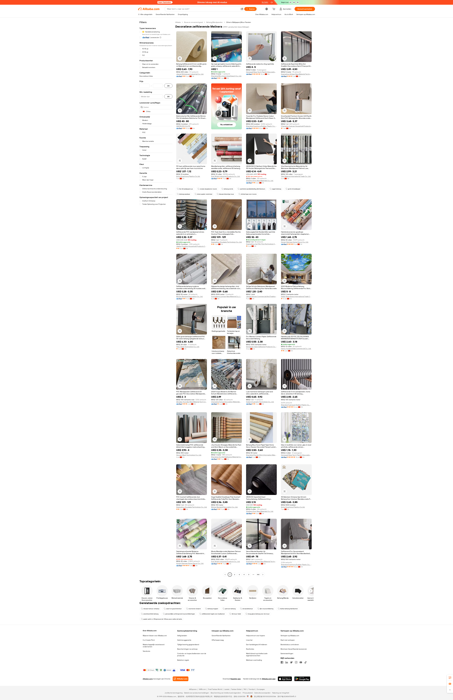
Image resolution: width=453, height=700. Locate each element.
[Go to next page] (263, 574)
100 (258, 574)
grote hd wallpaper (294, 189)
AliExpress (193, 689)
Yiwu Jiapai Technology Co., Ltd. (187, 347)
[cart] (274, 9)
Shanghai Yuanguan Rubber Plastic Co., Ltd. (296, 405)
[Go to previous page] (225, 574)
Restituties (250, 649)
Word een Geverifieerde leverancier (294, 649)
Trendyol (251, 689)
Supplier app (236, 679)
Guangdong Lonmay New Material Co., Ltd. (226, 296)
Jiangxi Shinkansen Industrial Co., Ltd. (190, 74)
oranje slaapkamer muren (208, 189)
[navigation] (155, 299)
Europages (261, 689)
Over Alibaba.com (150, 631)
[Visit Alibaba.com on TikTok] (305, 662)
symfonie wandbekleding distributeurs (252, 189)
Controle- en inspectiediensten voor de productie (191, 655)
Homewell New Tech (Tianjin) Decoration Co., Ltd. (261, 72)
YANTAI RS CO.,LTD (183, 126)
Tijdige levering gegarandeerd (188, 644)
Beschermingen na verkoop (187, 649)
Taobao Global (236, 689)
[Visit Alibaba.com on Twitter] (291, 662)
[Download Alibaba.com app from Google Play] (302, 678)
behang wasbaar (184, 194)
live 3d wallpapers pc (186, 189)
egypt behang (276, 189)
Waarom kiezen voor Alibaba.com (155, 636)
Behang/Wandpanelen (214, 22)
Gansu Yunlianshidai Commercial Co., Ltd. (296, 348)
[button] (242, 9)
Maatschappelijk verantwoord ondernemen (153, 646)
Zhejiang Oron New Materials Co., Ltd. (259, 181)
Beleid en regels (183, 660)
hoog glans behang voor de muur (259, 614)
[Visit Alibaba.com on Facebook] (282, 662)
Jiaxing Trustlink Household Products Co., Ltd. (191, 246)
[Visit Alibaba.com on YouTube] (300, 662)
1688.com (202, 689)
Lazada (226, 689)
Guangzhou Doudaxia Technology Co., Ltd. (226, 242)
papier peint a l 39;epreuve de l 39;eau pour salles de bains (162, 619)
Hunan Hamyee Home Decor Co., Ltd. (294, 242)
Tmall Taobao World (215, 689)
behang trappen (213, 609)
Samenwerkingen (287, 653)
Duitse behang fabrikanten (289, 609)
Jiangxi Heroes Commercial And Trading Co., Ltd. (261, 296)
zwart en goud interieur (174, 609)
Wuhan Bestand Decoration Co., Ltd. (189, 296)
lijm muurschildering (266, 609)
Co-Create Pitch (149, 640)
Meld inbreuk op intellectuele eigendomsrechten (256, 655)
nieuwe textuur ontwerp (151, 609)
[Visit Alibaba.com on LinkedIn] (286, 662)
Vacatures (146, 651)
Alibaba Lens (148, 679)
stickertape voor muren (249, 194)
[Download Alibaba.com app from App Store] (285, 678)
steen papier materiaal (204, 194)
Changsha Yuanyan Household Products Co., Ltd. (296, 126)
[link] (450, 678)
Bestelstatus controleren (290, 644)
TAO (244, 689)
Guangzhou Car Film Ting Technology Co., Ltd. (261, 244)
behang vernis (228, 189)
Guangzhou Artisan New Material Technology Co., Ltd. (296, 74)
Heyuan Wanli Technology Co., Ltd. (188, 455)
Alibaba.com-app (268, 679)
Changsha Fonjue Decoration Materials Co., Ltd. (226, 402)
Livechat (249, 640)
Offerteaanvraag (218, 640)
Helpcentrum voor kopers (255, 636)
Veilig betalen (182, 636)
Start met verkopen (288, 640)
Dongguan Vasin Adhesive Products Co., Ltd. (261, 347)
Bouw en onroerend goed (193, 22)
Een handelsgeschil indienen (256, 644)
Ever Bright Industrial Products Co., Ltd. (225, 176)
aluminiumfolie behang (150, 614)
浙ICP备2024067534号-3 (286, 696)
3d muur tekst (236, 614)
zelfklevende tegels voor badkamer (213, 614)
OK (168, 86)
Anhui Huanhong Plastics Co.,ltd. (188, 176)
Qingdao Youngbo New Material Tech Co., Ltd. (191, 402)
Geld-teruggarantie (184, 640)
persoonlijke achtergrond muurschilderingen (180, 614)
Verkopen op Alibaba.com (290, 636)
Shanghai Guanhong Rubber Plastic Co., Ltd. (261, 126)
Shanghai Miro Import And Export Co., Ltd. (226, 76)
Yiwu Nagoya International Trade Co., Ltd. (296, 176)
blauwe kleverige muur (226, 194)
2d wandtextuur (247, 609)
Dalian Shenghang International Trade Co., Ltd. (296, 296)
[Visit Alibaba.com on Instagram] (296, 662)
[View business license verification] (248, 696)
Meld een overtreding (254, 660)
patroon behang (230, 609)
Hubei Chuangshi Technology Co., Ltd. (260, 402)
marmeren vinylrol (195, 609)
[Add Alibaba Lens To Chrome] (180, 678)
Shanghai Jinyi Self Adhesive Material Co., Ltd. (226, 457)
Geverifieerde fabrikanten (221, 636)
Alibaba (178, 22)
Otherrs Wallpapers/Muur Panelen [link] (238, 22)
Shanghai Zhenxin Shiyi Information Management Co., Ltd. (261, 455)
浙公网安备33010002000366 (265, 696)
